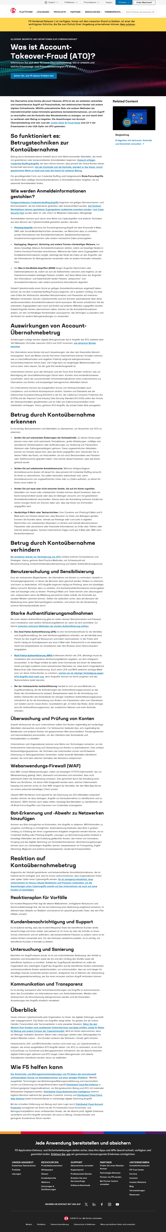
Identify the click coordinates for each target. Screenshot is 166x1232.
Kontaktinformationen (139, 1165)
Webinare (45, 1182)
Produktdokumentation (51, 1165)
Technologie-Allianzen (110, 1173)
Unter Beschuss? (144, 2)
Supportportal (77, 1169)
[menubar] (83, 2)
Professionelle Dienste (81, 1174)
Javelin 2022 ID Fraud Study (65, 122)
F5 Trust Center (136, 1169)
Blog (131, 1186)
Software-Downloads (80, 1185)
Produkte (16, 1169)
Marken (29, 1224)
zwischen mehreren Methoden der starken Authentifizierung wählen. (53, 626)
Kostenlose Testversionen (24, 1165)
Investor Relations (137, 1182)
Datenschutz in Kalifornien (84, 1224)
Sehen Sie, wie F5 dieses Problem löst (34, 75)
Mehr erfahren (127, 24)
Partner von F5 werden (110, 1177)
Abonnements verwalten (82, 1165)
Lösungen (16, 1174)
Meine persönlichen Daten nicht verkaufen (118, 1224)
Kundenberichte (48, 1178)
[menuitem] (51, 2)
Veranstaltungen (137, 1190)
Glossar (44, 1174)
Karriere (133, 1174)
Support (109, 2)
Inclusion (133, 1178)
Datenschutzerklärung (60, 1224)
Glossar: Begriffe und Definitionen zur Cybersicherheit (44, 39)
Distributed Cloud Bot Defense (82, 1084)
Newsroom (134, 1194)
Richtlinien (41, 1224)
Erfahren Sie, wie (61, 1154)
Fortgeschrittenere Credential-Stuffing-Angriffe (35, 202)
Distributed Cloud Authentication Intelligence (67, 1091)
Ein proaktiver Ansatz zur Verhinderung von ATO (36, 557)
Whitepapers (47, 1169)
